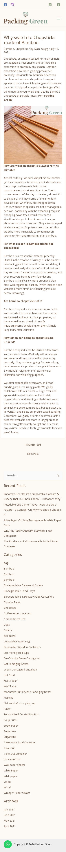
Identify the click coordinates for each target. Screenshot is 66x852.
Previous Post (33, 445)
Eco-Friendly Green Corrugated (22, 658)
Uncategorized (12, 759)
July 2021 (9, 809)
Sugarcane (10, 731)
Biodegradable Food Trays (19, 591)
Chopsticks (22, 48)
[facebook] (59, 4)
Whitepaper (10, 776)
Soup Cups (10, 720)
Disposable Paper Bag (17, 641)
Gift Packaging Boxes (16, 664)
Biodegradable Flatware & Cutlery (23, 585)
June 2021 (10, 815)
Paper (7, 708)
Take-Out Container (15, 753)
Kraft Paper (10, 680)
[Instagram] (12, 4)
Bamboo (9, 48)
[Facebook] (5, 4)
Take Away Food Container (20, 742)
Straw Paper (11, 725)
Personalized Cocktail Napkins (21, 714)
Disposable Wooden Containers (22, 647)
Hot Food (9, 675)
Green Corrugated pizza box (20, 669)
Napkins (8, 697)
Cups (7, 624)
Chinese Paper (12, 602)
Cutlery (8, 630)
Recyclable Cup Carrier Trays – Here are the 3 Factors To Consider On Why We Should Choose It (32, 509)
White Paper (11, 770)
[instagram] (50, 4)
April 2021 (10, 826)
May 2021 (9, 820)
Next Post (32, 453)
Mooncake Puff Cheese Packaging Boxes (28, 692)
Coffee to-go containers (18, 613)
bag (6, 563)
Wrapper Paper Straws (17, 793)
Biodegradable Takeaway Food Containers (29, 596)
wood (7, 781)
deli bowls (10, 635)
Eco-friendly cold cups (16, 652)
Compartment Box (14, 619)
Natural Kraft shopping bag (19, 703)
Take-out (9, 748)
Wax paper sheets (14, 765)
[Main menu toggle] (59, 18)
